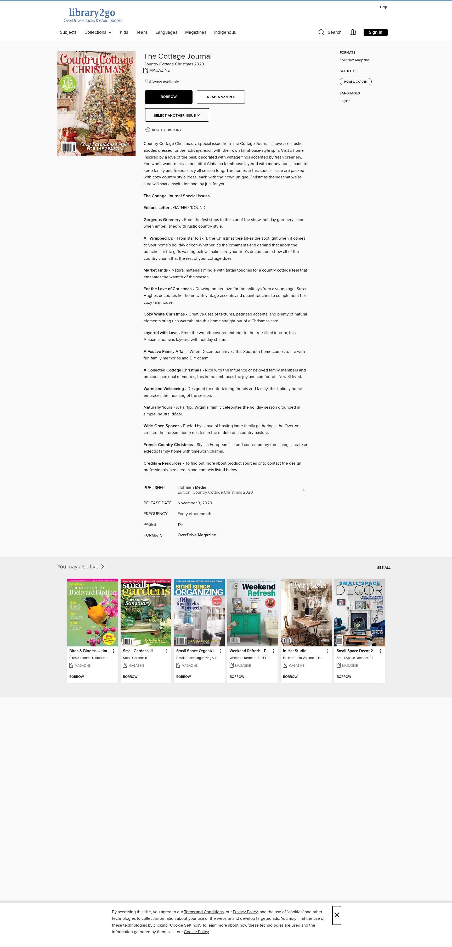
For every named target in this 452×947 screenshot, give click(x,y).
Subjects (68, 32)
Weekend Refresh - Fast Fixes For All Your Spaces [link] (250, 651)
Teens (142, 32)
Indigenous (225, 32)
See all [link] (384, 567)
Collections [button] (96, 32)
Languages (166, 32)
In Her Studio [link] (295, 651)
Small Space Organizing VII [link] (196, 651)
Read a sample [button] (221, 97)
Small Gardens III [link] (138, 651)
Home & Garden (355, 82)
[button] (329, 33)
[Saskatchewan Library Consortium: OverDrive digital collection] (92, 15)
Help (383, 7)
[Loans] (353, 33)
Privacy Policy (245, 912)
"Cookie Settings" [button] (184, 925)
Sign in (375, 32)
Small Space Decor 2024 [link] (357, 651)
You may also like (78, 566)
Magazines (195, 32)
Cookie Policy (196, 931)
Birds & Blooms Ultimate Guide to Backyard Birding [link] (89, 651)
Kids (124, 32)
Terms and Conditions (204, 912)
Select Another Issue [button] (175, 115)
